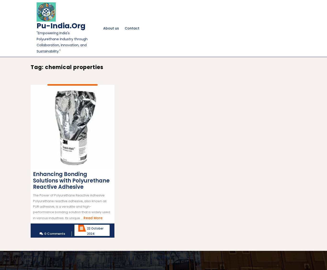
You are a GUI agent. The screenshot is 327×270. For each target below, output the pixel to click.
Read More (93, 218)
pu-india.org (61, 26)
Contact (132, 28)
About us (111, 28)
